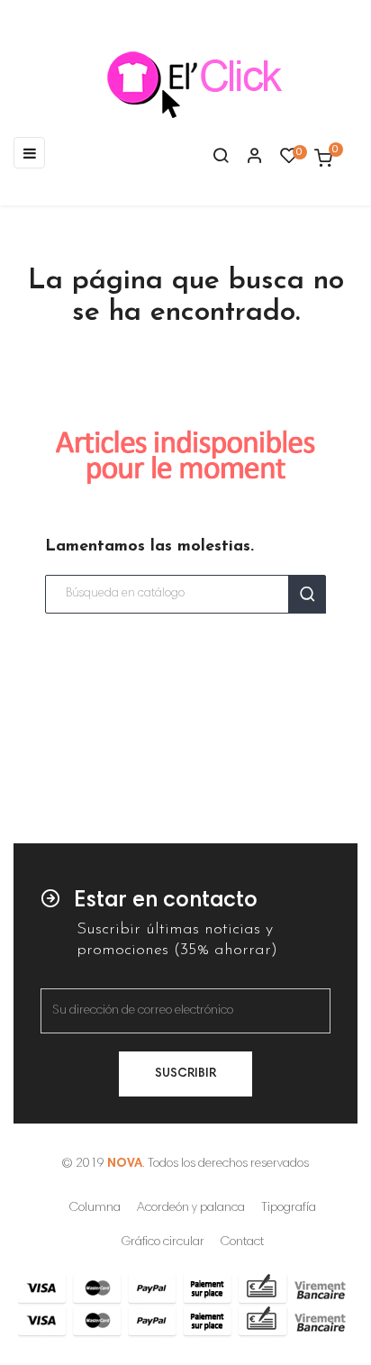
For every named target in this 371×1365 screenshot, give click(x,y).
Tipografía (288, 1208)
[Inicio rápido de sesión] (247, 157)
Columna (95, 1208)
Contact (242, 1242)
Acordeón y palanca (191, 1208)
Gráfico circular (163, 1242)
